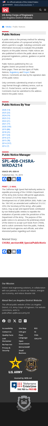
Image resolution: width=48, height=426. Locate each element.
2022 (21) (6, 121)
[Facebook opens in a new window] (3, 321)
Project (26, 72)
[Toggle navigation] (44, 10)
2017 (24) (6, 135)
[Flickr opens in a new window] (25, 321)
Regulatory (14, 72)
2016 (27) (6, 137)
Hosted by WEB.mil (23, 378)
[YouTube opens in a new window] (20, 321)
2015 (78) (6, 140)
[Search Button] (39, 10)
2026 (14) (6, 110)
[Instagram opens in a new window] (9, 321)
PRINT (5, 186)
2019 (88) (6, 129)
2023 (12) (6, 118)
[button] (24, 4)
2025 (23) (6, 112)
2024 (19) (6, 115)
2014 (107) (6, 143)
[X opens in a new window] (14, 321)
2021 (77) (6, 123)
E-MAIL (13, 186)
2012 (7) (5, 146)
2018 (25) (6, 132)
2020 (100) (6, 126)
